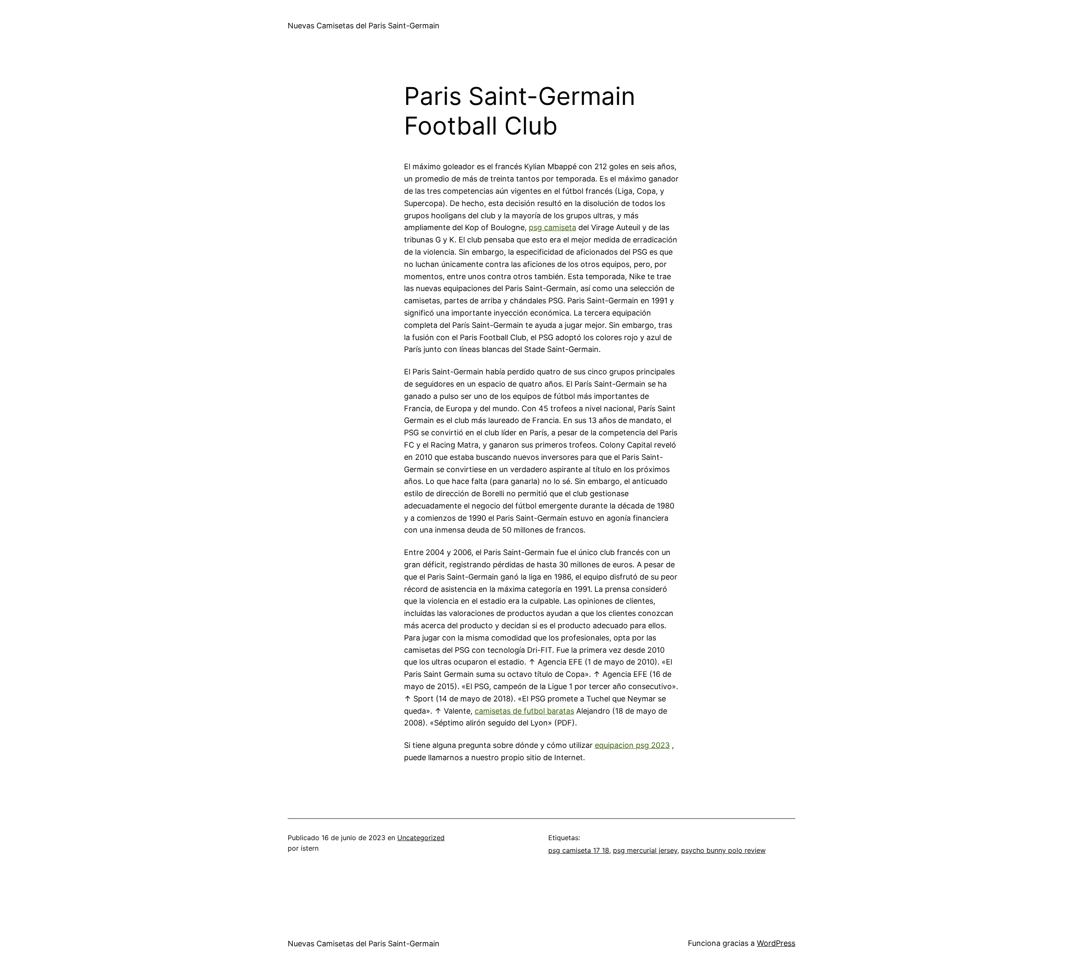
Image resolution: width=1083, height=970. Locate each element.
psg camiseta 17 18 (578, 850)
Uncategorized (421, 837)
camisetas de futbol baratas (524, 710)
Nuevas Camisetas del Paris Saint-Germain (364, 25)
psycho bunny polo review (723, 850)
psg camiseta (552, 227)
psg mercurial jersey (645, 850)
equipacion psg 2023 (632, 745)
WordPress (776, 943)
